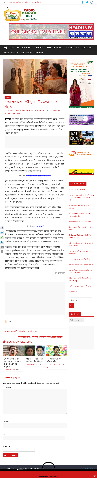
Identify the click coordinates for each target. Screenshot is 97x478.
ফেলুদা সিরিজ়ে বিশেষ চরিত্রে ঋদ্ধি (54, 360)
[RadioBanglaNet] (5, 47)
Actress (56, 110)
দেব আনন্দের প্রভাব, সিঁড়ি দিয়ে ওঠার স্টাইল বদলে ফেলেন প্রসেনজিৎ (42, 336)
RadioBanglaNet (27, 110)
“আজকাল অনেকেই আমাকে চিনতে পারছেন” (38, 176)
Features (40, 48)
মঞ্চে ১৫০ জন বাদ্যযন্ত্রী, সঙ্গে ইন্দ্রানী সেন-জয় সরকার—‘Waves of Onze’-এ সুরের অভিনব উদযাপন (81, 197)
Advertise (38, 53)
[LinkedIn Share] (2, 242)
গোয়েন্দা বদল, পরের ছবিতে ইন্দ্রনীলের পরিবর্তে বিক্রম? (34, 360)
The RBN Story (72, 48)
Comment (7, 387)
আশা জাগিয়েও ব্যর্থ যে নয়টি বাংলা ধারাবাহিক (81, 221)
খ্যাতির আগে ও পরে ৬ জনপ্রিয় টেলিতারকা (81, 259)
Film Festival (16, 113)
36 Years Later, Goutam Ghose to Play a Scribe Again (13, 362)
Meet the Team (11, 53)
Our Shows (87, 48)
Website (6, 446)
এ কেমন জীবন (73, 291)
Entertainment (24, 48)
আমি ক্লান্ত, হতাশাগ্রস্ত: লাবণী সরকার (80, 286)
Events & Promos (55, 48)
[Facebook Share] (2, 227)
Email (6, 434)
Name (6, 421)
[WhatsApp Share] (2, 237)
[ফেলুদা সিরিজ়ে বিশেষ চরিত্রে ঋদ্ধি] (56, 347)
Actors (51, 110)
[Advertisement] (48, 142)
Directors (8, 113)
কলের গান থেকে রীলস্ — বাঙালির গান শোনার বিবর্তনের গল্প (25, 2)
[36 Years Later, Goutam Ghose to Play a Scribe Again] (13, 347)
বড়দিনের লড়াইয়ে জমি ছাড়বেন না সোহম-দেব (20, 331)
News (12, 48)
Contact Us (26, 53)
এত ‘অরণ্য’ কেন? (38, 226)
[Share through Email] (2, 247)
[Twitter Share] (2, 232)
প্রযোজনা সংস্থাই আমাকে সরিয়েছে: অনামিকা (81, 264)
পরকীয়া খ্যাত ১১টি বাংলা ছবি (77, 189)
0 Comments (40, 110)
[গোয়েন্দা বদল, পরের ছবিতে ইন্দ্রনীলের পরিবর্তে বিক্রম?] (34, 347)
